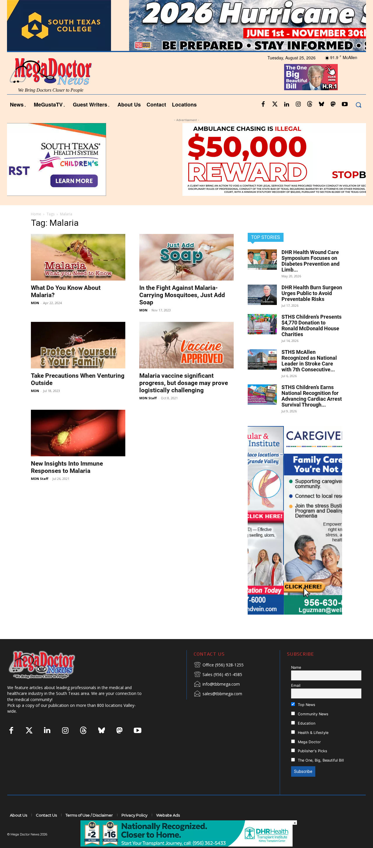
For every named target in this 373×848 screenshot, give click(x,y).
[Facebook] (263, 104)
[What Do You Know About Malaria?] (78, 257)
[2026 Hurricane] (186, 25)
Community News (312, 714)
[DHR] (186, 844)
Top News (306, 704)
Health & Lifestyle (312, 732)
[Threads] (310, 104)
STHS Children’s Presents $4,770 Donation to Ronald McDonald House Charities (311, 325)
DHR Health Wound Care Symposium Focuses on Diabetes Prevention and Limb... (310, 261)
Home (36, 214)
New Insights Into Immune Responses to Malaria (67, 467)
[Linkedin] (286, 104)
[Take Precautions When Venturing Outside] (78, 345)
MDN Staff (148, 398)
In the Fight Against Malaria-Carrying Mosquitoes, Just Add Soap (182, 295)
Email (295, 685)
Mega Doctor (309, 742)
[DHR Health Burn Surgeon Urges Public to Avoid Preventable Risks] (262, 295)
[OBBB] (311, 77)
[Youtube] (345, 104)
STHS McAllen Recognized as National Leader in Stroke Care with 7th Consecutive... (309, 360)
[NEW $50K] (186, 159)
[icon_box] (219, 665)
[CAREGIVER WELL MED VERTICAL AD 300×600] (295, 520)
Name (296, 667)
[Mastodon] (333, 104)
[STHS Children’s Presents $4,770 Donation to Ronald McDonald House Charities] (262, 324)
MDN (35, 303)
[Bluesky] (321, 104)
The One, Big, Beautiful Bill (320, 760)
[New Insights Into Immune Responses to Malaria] (78, 433)
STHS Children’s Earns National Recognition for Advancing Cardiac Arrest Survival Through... (311, 396)
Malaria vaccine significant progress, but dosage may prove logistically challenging (183, 383)
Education (306, 723)
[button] (358, 104)
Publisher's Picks (312, 751)
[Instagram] (298, 104)
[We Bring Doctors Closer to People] (50, 664)
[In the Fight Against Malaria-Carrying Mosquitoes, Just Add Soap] (186, 257)
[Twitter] (275, 104)
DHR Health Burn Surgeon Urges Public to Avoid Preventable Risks (311, 293)
